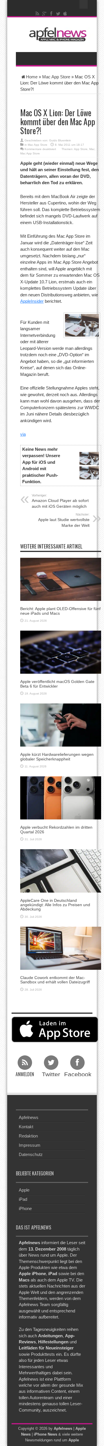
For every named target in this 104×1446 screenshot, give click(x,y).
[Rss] (37, 13)
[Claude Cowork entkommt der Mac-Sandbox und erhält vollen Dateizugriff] (60, 947)
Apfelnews (28, 1117)
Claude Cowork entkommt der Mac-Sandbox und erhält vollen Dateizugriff (55, 979)
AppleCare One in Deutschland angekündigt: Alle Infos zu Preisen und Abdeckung (55, 905)
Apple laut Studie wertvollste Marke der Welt (64, 520)
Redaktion (28, 1135)
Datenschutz (31, 1154)
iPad (23, 1199)
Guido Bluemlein (60, 140)
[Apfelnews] (56, 34)
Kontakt (26, 1126)
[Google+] (44, 13)
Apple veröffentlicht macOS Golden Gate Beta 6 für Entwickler (57, 683)
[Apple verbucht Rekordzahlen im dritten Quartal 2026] (60, 797)
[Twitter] (58, 13)
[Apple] (65, 13)
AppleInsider (32, 301)
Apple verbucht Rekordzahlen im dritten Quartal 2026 (56, 829)
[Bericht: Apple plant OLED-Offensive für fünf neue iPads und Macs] (60, 579)
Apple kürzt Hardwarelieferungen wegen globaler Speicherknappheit (57, 756)
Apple (24, 1190)
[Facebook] (51, 13)
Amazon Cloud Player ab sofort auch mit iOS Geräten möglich (60, 501)
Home (32, 76)
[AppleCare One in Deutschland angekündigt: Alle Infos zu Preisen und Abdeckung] (60, 870)
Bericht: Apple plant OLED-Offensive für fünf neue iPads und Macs (60, 610)
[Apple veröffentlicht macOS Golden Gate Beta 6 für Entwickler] (60, 651)
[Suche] (83, 4)
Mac (92, 149)
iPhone (25, 1208)
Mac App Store (56, 76)
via (23, 434)
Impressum (29, 1145)
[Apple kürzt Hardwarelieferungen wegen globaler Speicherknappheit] (60, 724)
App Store (81, 149)
